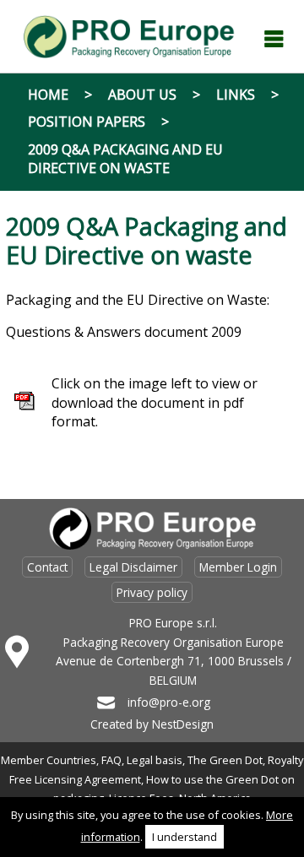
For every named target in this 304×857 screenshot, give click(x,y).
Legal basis (154, 760)
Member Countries (48, 760)
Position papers (86, 121)
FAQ (111, 760)
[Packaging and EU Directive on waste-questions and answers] (24, 406)
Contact (47, 567)
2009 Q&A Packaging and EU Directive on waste (125, 158)
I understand (184, 836)
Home (48, 94)
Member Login (238, 567)
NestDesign (183, 724)
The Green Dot (225, 760)
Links (235, 94)
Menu (273, 38)
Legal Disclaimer (133, 567)
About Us (142, 94)
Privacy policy (152, 592)
